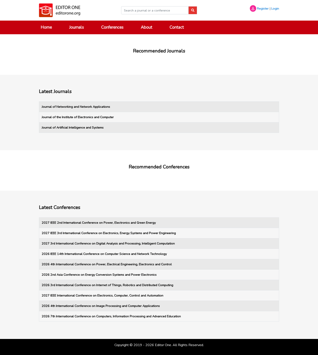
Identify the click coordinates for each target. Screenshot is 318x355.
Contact (177, 27)
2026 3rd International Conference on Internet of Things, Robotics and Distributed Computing (107, 285)
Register (263, 8)
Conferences (112, 27)
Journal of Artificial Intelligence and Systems (73, 127)
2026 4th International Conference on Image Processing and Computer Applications (101, 306)
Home (46, 27)
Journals (76, 27)
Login (275, 8)
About (146, 27)
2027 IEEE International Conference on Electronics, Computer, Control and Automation (102, 295)
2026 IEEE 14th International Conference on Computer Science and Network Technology (104, 254)
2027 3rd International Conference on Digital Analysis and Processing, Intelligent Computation (108, 243)
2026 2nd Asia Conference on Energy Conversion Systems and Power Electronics (99, 274)
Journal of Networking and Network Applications (76, 106)
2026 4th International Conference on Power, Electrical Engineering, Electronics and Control (107, 264)
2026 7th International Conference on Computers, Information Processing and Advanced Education (111, 316)
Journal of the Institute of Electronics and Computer (78, 117)
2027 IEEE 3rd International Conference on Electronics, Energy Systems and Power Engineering (109, 233)
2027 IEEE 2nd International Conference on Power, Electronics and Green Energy (99, 222)
